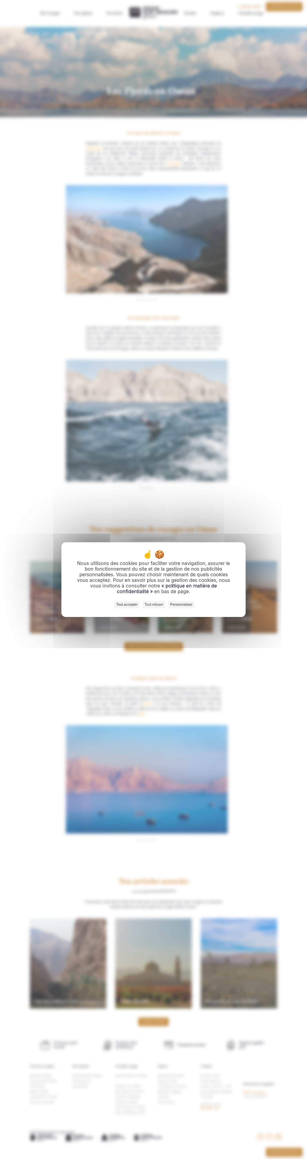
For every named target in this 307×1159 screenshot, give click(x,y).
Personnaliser (181, 604)
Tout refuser (154, 604)
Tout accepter (127, 604)
